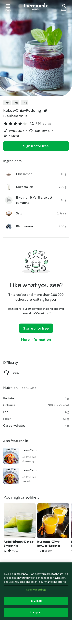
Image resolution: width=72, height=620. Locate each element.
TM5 (24, 102)
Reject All (35, 601)
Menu (8, 10)
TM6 (15, 102)
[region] (36, 591)
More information (36, 339)
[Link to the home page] (36, 7)
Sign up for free (36, 146)
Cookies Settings (36, 589)
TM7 (6, 102)
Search (64, 10)
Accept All (36, 612)
